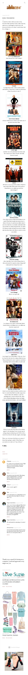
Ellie (8, 492)
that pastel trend (10, 635)
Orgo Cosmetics (11, 502)
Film (6, 453)
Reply (8, 469)
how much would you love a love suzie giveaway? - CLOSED (13, 582)
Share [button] (3, 451)
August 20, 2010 (13, 492)
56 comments (9, 586)
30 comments (9, 637)
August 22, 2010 (19, 502)
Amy (8, 473)
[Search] (25, 2)
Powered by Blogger (15, 647)
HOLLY (9, 484)
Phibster (9, 461)
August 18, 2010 (15, 461)
